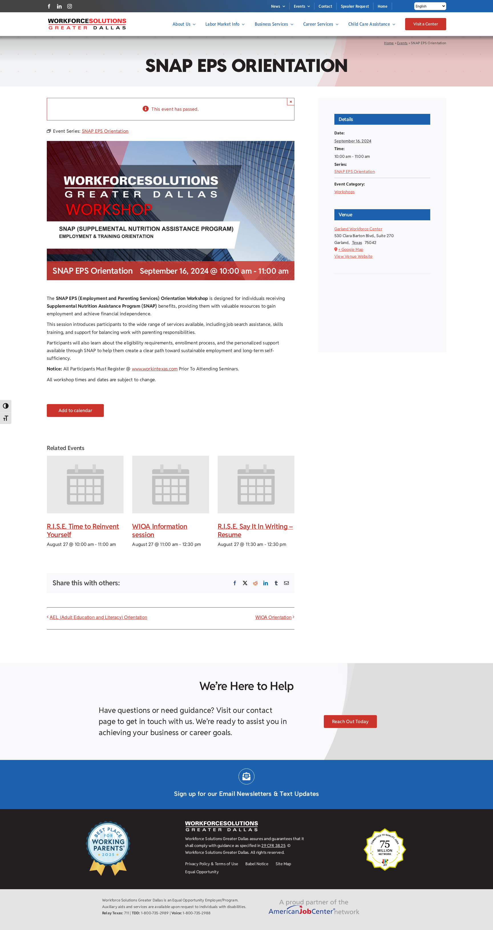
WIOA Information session (159, 530)
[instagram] (69, 6)
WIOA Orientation (273, 617)
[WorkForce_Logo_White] (221, 823)
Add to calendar (75, 410)
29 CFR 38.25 (273, 845)
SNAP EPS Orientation (354, 171)
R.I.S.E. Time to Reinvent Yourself (83, 530)
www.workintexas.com (155, 369)
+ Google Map (350, 249)
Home (389, 43)
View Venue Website (353, 256)
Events (402, 43)
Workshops (344, 191)
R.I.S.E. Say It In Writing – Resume (255, 530)
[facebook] (49, 6)
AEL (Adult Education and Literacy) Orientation (98, 617)
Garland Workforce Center (358, 228)
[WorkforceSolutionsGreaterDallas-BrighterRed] (87, 20)
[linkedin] (59, 6)
